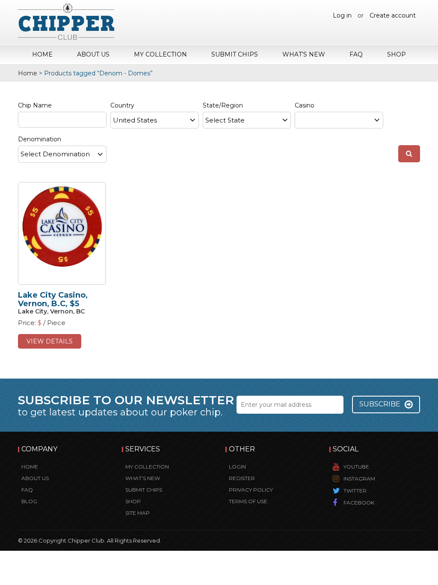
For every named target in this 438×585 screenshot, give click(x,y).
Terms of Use (248, 501)
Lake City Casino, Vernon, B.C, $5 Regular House (53, 303)
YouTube (356, 466)
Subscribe (379, 404)
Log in (342, 15)
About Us (93, 54)
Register (242, 478)
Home (42, 54)
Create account (393, 15)
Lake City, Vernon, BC (51, 311)
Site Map (137, 513)
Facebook (358, 502)
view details (50, 341)
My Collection (160, 54)
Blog (29, 501)
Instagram (359, 478)
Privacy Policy (251, 490)
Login (237, 466)
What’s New (303, 54)
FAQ (356, 54)
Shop (396, 54)
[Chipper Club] (66, 21)
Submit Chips (234, 54)
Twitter (355, 490)
